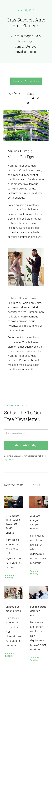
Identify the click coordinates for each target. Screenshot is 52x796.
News (36, 81)
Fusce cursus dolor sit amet (38, 611)
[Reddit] (37, 98)
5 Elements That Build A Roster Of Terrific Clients (13, 524)
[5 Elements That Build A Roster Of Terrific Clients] (13, 502)
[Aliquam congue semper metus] (38, 502)
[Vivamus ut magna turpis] (13, 592)
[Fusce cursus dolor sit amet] (38, 592)
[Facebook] (27, 98)
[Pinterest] (27, 103)
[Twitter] (32, 98)
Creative (28, 81)
